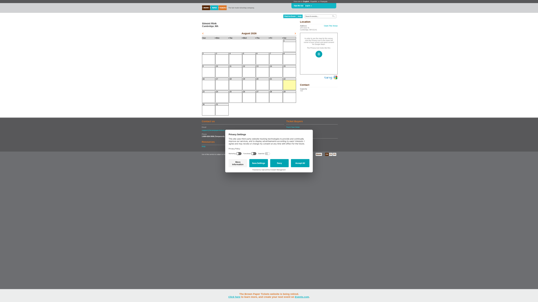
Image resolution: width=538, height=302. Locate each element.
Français (323, 2)
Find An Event (289, 16)
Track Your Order (293, 127)
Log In (307, 6)
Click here (234, 297)
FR (334, 154)
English (306, 2)
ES (331, 154)
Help (300, 16)
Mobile (318, 154)
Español (313, 2)
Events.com (302, 297)
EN (327, 154)
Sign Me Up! (298, 6)
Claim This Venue (331, 26)
